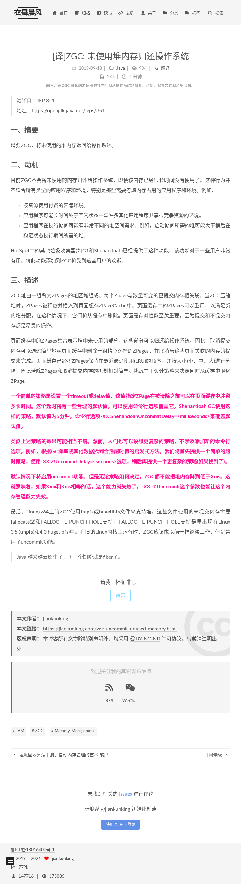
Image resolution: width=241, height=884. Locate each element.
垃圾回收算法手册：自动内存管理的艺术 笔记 (63, 755)
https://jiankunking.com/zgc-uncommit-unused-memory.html (110, 628)
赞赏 (120, 595)
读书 (108, 13)
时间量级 (213, 755)
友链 (130, 13)
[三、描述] (226, 280)
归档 (86, 13)
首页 (64, 13)
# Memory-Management (73, 731)
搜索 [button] (219, 13)
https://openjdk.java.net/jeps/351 (68, 110)
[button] (10, 861)
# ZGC (38, 731)
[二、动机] (226, 165)
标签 (196, 13)
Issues (125, 794)
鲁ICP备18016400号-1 (33, 850)
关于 (152, 13)
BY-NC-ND (148, 638)
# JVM (18, 731)
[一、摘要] (226, 130)
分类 (174, 13)
